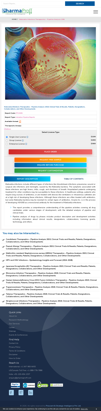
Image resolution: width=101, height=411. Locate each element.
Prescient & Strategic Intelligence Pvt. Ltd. (63, 406)
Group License (16, 140)
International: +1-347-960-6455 (22, 366)
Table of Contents (73, 179)
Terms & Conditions (17, 351)
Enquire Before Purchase (50, 165)
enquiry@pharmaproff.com (20, 378)
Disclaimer (13, 354)
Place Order (50, 152)
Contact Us (13, 343)
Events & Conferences (18, 335)
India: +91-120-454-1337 (19, 374)
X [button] (96, 409)
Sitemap (12, 331)
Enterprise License (18, 144)
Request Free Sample (50, 160)
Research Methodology (18, 320)
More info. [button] (84, 409)
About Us (13, 316)
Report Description (27, 179)
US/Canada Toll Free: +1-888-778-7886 (25, 370)
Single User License (18, 137)
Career (12, 327)
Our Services (14, 323)
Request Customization (50, 170)
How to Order (15, 358)
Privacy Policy (14, 347)
